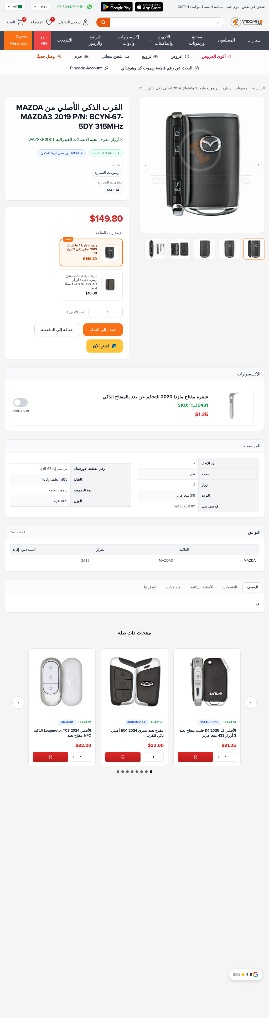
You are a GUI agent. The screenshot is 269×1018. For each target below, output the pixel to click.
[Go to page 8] (118, 771)
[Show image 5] (155, 249)
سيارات (254, 40)
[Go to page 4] (137, 771)
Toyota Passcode (19, 40)
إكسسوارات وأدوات (128, 40)
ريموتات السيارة (235, 88)
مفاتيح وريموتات (197, 40)
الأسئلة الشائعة (201, 587)
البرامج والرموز (95, 40)
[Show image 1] (254, 249)
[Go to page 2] (146, 771)
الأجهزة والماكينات (164, 40)
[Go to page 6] (127, 771)
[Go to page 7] (122, 771)
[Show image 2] (229, 249)
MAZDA (113, 190)
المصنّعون (226, 40)
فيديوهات (173, 587)
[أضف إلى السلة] (195, 757)
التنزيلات (64, 40)
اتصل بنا (150, 587)
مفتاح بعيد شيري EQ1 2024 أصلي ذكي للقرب (137, 733)
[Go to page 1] (151, 771)
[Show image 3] (204, 249)
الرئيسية (258, 88)
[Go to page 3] (141, 771)
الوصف (252, 587)
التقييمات (230, 587)
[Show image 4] (180, 249)
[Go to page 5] (132, 771)
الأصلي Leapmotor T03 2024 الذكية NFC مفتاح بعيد (62, 733)
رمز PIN (43, 40)
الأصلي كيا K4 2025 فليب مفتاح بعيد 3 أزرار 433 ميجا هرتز (208, 733)
